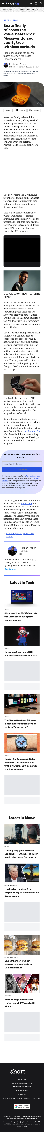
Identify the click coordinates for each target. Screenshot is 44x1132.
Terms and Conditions (22, 1087)
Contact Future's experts (22, 1083)
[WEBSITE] (21, 554)
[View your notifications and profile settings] (31, 3)
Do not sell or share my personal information (21, 1098)
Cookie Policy (22, 1094)
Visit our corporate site (29, 1118)
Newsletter (35, 110)
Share (9, 110)
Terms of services (33, 476)
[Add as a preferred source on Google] (22, 1106)
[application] (22, 248)
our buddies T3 (32, 431)
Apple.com (26, 503)
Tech (15, 20)
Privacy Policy (22, 1090)
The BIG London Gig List (29, 9)
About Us (22, 1079)
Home (6, 20)
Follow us (22, 110)
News (37, 67)
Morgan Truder (19, 64)
